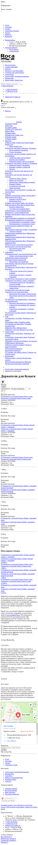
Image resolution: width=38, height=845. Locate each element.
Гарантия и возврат (12, 31)
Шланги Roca (22, 328)
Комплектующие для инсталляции (21, 161)
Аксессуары (9, 331)
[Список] (2, 393)
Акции (7, 33)
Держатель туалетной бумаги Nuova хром (16, 398)
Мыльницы (19, 343)
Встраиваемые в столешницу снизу (22, 224)
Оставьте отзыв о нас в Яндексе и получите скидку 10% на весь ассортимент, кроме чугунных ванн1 (19, 807)
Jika (11, 126)
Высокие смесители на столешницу (22, 303)
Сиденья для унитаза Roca (14, 72)
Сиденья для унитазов (17, 186)
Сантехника (9, 74)
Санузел (8, 194)
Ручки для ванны (15, 152)
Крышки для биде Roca (17, 199)
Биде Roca (18, 197)
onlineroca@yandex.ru (12, 97)
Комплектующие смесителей (15, 260)
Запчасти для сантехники (14, 71)
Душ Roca (8, 776)
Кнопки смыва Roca (16, 207)
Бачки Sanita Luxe (15, 146)
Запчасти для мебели (29, 163)
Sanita (13, 133)
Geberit (14, 124)
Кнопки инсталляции (17, 160)
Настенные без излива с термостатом (22, 294)
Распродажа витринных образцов (17, 364)
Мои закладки (10, 792)
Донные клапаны (15, 231)
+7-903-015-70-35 (11, 91)
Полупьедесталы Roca (17, 248)
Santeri (14, 139)
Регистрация (13, 49)
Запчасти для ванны (29, 148)
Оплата (7, 29)
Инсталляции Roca (27, 205)
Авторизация (14, 51)
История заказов (11, 790)
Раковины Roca (10, 779)
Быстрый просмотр (8, 394)
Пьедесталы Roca (15, 250)
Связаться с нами (11, 765)
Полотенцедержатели (13, 350)
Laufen (14, 127)
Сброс (4, 386)
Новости (8, 34)
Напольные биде (15, 201)
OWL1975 (18, 129)
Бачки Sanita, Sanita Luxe (14, 80)
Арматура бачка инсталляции (20, 158)
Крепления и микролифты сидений (22, 182)
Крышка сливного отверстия (19, 167)
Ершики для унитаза (29, 341)
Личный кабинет (11, 788)
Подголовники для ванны (18, 150)
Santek (14, 137)
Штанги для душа (26, 330)
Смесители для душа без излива (16, 292)
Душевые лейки (24, 322)
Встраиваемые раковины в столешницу (19, 220)
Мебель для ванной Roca (14, 778)
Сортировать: (6, 389)
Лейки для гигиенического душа (21, 256)
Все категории (10, 65)
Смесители (9, 252)
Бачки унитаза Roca (28, 195)
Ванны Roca (9, 774)
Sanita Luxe (19, 135)
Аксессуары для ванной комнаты (17, 76)
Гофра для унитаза (27, 203)
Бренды (8, 69)
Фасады (12, 169)
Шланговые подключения (18, 262)
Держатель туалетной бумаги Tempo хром (16, 459)
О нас (7, 25)
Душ (6, 316)
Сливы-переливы (11, 67)
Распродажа (9, 78)
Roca (12, 131)
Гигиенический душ (29, 254)
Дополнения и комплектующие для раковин (21, 229)
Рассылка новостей (12, 794)
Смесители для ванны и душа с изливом (19, 280)
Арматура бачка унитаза (18, 178)
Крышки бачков (15, 184)
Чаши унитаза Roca (28, 214)
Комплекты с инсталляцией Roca (17, 212)
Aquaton (19, 122)
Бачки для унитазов (16, 180)
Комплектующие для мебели (19, 165)
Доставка (8, 27)
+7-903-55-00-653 (11, 89)
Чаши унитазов (14, 188)
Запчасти (8, 141)
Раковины (8, 216)
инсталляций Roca (13, 615)
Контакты (8, 36)
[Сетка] (4, 393)
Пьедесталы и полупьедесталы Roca (18, 246)
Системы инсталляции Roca (19, 209)
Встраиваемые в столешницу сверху (22, 222)
